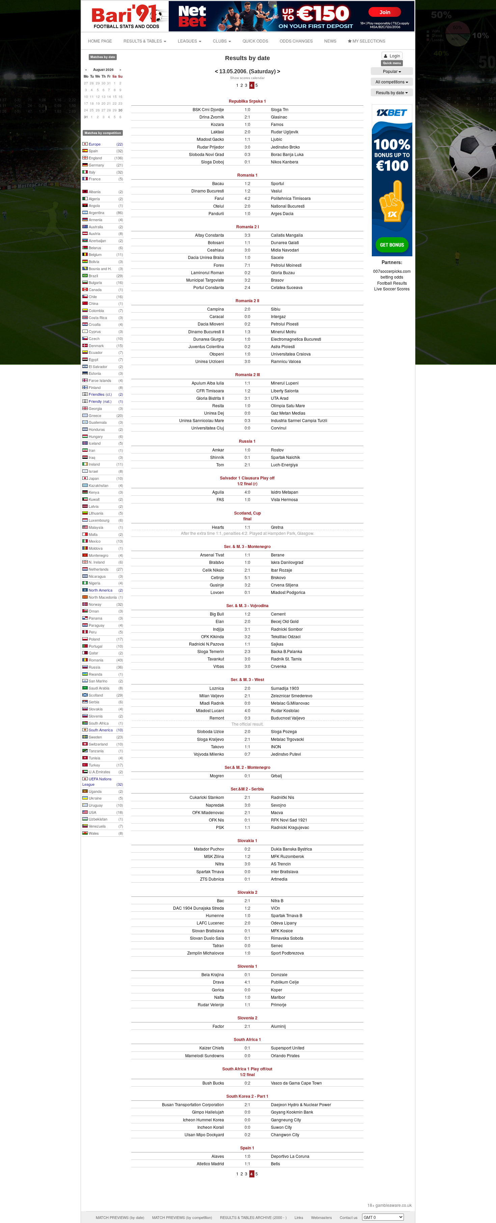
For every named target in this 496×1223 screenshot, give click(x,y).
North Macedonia (105, 597)
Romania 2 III (247, 374)
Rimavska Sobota (287, 938)
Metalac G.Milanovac (290, 703)
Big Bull (217, 614)
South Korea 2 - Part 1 (247, 1096)
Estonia (105, 373)
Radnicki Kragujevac (290, 827)
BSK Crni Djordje (208, 109)
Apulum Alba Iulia (208, 383)
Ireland (105, 464)
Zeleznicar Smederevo (291, 695)
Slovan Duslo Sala (207, 938)
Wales (105, 833)
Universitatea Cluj (207, 428)
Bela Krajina (212, 974)
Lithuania (105, 513)
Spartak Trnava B (286, 915)
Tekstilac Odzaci (286, 636)
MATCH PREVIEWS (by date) (120, 1217)
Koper (276, 989)
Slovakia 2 (247, 892)
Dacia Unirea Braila (206, 257)
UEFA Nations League (102, 781)
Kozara (217, 124)
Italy (105, 172)
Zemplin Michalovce (205, 953)
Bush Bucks (213, 1083)
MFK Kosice (282, 930)
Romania (105, 659)
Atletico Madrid (210, 1163)
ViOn (275, 908)
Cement (278, 614)
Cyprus (105, 331)
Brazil (105, 275)
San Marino (105, 680)
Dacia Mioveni (211, 324)
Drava (218, 982)
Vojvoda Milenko (209, 754)
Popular (390, 71)
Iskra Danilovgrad (287, 562)
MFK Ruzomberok (287, 856)
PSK (220, 827)
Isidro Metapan (284, 492)
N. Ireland (105, 562)
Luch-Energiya (284, 464)
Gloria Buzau (283, 272)
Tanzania (105, 750)
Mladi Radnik (212, 703)
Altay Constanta (209, 235)
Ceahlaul (215, 250)
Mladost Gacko (210, 139)
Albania (105, 191)
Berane (277, 554)
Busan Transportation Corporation (193, 1104)
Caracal (217, 316)
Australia (105, 226)
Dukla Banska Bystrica (291, 849)
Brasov (277, 280)
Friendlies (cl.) (105, 394)
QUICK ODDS (255, 41)
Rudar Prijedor (210, 147)
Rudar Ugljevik (284, 131)
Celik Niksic (213, 570)
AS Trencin (281, 863)
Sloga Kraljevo (210, 739)
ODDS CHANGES (296, 41)
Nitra (219, 863)
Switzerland (105, 744)
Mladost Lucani (210, 710)
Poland (105, 639)
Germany (105, 164)
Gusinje (217, 585)
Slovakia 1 (247, 840)
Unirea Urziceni (209, 361)
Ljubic (276, 139)
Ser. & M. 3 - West (247, 679)
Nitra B (277, 900)
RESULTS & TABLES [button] (143, 41)
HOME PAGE (100, 41)
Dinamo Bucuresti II (206, 331)
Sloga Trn (279, 109)
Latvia (105, 506)
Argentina (105, 212)
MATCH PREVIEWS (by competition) (182, 1217)
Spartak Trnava (210, 871)
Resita (218, 405)
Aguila (218, 492)
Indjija (218, 629)
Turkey (105, 764)
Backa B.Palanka (286, 651)
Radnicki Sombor (287, 629)
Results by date (390, 92)
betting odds (392, 277)
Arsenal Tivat (212, 554)
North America (105, 590)
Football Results (392, 283)
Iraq (105, 457)
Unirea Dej (214, 413)
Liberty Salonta (285, 390)
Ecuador (105, 352)
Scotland (105, 695)
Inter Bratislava (284, 871)
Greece (105, 415)
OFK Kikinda (212, 636)
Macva (277, 812)
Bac (220, 900)
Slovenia (105, 716)
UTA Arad (279, 398)
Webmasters (321, 1217)
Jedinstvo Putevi (286, 754)
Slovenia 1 (247, 966)
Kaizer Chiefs (211, 1047)
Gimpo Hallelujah (208, 1112)
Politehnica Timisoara (291, 198)
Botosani (216, 242)
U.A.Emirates (105, 771)
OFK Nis (216, 820)
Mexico (105, 541)
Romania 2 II (247, 300)
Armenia (105, 219)
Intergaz (278, 316)
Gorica (218, 989)
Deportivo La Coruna (290, 1156)
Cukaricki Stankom (207, 797)
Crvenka (278, 666)
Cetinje (217, 577)
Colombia (105, 310)
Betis (275, 1163)
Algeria (105, 198)
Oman (105, 611)
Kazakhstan (105, 485)
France (105, 178)
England (105, 157)
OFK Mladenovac (208, 812)
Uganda (105, 791)
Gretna (277, 527)
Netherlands (105, 569)
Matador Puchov (209, 849)
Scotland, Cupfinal (247, 516)
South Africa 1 (247, 1039)
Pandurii (216, 213)
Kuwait (105, 499)
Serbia (105, 701)
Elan (220, 621)
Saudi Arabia (105, 688)
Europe (105, 144)
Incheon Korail (210, 1127)
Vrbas (218, 666)
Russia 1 (247, 441)
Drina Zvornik (211, 117)
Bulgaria (105, 282)
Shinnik (217, 457)
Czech (105, 338)
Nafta (219, 997)
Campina (215, 309)
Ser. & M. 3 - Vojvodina (247, 605)
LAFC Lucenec (210, 923)
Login (395, 55)
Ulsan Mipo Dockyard (204, 1134)
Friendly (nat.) (105, 401)
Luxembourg (105, 520)
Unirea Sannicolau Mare (201, 420)
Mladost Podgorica (288, 592)
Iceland (105, 443)
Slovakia (105, 708)
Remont (217, 718)
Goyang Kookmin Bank (292, 1112)
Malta (105, 534)
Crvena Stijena (284, 585)
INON (276, 746)
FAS (220, 499)
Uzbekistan (105, 819)
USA (105, 812)
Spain (105, 150)
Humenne (215, 915)
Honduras (105, 429)
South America (105, 729)
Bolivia (105, 261)
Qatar (105, 652)
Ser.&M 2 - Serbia (247, 789)
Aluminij (278, 1026)
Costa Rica (105, 317)
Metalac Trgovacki (287, 739)
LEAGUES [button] (188, 41)
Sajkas (277, 644)
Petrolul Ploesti (285, 324)
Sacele (277, 257)
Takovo (217, 746)
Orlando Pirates (285, 1055)
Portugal (105, 646)
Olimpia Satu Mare (288, 405)
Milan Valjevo (211, 695)
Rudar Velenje (211, 1004)
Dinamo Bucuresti (207, 190)
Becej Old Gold (285, 621)
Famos (277, 124)
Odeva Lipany (284, 923)
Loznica (217, 688)
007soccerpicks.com (392, 271)
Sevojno (278, 805)
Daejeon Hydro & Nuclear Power (301, 1104)
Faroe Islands (105, 380)
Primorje (278, 1004)
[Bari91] (125, 15)
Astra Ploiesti (283, 346)
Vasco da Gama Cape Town (296, 1083)
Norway (105, 604)
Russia (105, 667)
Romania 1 (247, 175)
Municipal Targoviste (205, 280)
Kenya (105, 492)
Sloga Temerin (210, 651)
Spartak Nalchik (285, 457)
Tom (220, 464)
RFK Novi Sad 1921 (289, 820)
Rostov (277, 449)
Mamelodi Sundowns (204, 1055)
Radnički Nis (282, 797)
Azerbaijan (105, 240)
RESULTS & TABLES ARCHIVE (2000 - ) (253, 1217)
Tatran (218, 945)
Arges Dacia (282, 213)
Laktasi (217, 131)
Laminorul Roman (207, 272)
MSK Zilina (214, 856)
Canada (105, 289)
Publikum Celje (285, 982)
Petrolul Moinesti (286, 265)
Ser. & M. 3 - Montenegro (247, 546)
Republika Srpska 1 (247, 101)
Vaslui (276, 190)
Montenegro (105, 555)
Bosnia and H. (105, 268)
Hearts (218, 527)
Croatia (105, 324)
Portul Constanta (208, 287)
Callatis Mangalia (287, 235)
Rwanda (105, 674)
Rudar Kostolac (285, 710)
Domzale (279, 974)
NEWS (330, 41)
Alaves (218, 1156)
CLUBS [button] (220, 41)
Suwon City (281, 1127)
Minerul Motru (283, 331)
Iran (105, 450)
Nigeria (105, 583)
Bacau (218, 183)
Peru (105, 631)
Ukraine (105, 798)
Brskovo (278, 577)
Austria (105, 233)
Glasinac (279, 117)
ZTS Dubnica (212, 879)
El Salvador (105, 366)
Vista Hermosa (284, 499)
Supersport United (287, 1047)
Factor (218, 1026)
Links (299, 1217)
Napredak (215, 805)
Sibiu (275, 309)
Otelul (218, 206)
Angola (105, 205)
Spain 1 (247, 1148)
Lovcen (217, 592)
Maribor (278, 997)
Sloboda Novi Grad (206, 154)
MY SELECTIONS (368, 41)
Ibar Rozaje (281, 570)
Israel (105, 471)
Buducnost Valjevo (288, 718)
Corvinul (278, 428)
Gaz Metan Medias (288, 413)
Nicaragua (105, 576)
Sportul (277, 183)
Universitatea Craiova (291, 354)
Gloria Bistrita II (210, 398)
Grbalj (276, 775)
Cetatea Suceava (287, 287)
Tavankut (216, 658)
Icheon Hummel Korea (203, 1119)
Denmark (105, 345)
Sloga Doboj (212, 161)
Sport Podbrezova (287, 953)
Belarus (105, 247)
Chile (105, 296)
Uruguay (105, 805)
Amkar (218, 449)
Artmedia (279, 879)
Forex (219, 265)
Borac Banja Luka (287, 154)
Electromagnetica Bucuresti (296, 339)
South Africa (105, 723)
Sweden (105, 736)
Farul (219, 198)
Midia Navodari (285, 250)
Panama (105, 618)
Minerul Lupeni (285, 383)
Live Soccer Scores (392, 288)
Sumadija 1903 (285, 688)
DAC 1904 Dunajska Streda (198, 908)
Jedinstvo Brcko (285, 147)
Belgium (105, 254)
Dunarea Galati (285, 242)
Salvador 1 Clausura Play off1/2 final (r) (247, 481)
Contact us (349, 1217)
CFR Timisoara (210, 390)
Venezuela (105, 826)
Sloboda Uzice (210, 731)
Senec (277, 945)
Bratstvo (216, 562)
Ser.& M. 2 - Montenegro (247, 767)
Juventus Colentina (206, 346)
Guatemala (105, 422)
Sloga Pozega (284, 731)
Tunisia (105, 757)
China (105, 303)
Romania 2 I (247, 227)
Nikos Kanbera (284, 161)
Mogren (217, 775)
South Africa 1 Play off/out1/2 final (247, 1071)
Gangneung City (286, 1119)
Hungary (105, 436)
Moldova (105, 548)
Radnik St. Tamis (286, 658)
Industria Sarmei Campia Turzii (299, 420)
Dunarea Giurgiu (208, 339)
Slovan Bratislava (208, 930)
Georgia (105, 408)
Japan (105, 478)
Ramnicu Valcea (286, 361)
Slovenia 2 (247, 1018)
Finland (105, 387)
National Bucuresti (288, 206)
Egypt (105, 359)
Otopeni (217, 354)
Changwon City (285, 1134)
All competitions (391, 81)
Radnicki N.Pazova (206, 644)
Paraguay (105, 625)
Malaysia (105, 527)
